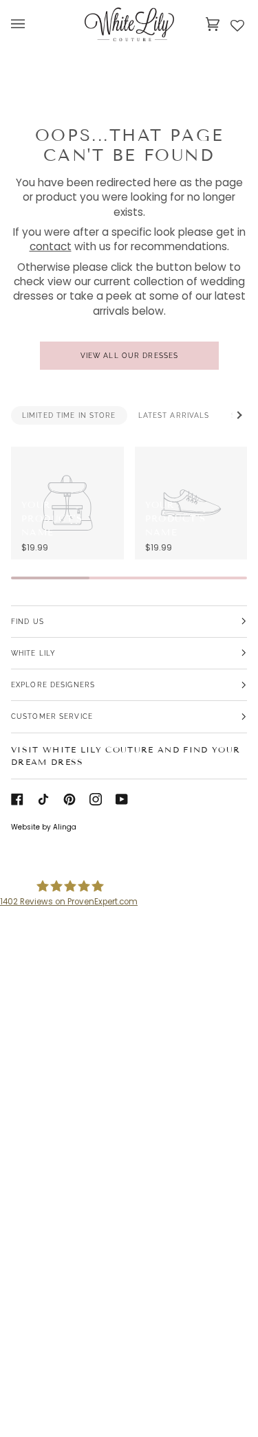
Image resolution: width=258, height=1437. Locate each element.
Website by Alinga (43, 827)
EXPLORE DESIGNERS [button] (53, 684)
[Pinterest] (69, 799)
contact (51, 247)
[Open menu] (31, 24)
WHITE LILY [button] (33, 653)
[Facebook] (17, 799)
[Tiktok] (43, 799)
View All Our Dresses (129, 355)
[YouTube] (122, 799)
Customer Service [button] (52, 716)
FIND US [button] (27, 621)
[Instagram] (95, 799)
